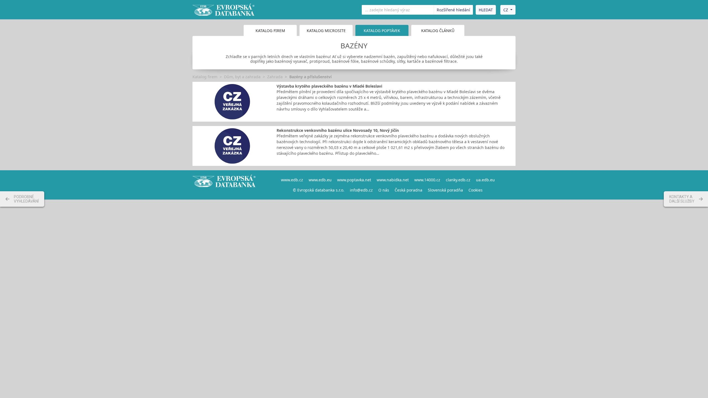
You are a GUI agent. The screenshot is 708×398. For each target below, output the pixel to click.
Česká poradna (408, 190)
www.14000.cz (427, 179)
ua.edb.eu (485, 179)
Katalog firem (270, 30)
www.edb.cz (292, 179)
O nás (383, 190)
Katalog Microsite (326, 30)
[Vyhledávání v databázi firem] (224, 185)
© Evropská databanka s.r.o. (318, 190)
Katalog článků (437, 30)
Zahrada (275, 76)
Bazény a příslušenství (310, 76)
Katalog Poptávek (382, 30)
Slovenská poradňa (445, 190)
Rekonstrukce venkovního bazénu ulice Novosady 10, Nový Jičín (338, 130)
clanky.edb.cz (458, 179)
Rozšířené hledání (453, 9)
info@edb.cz (361, 190)
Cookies (475, 190)
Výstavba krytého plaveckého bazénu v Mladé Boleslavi (329, 86)
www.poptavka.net (354, 179)
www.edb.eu (320, 179)
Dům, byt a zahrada (242, 76)
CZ (505, 9)
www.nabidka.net (393, 179)
